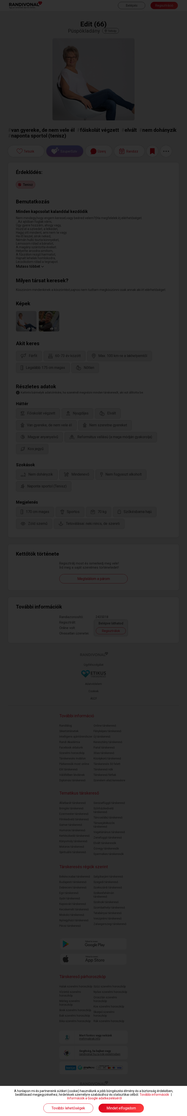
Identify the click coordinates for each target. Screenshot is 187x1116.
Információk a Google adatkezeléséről (94, 1098)
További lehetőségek (68, 1108)
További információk (154, 1094)
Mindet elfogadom (121, 1108)
